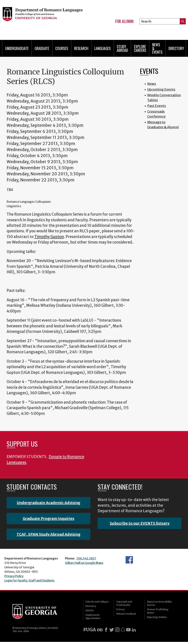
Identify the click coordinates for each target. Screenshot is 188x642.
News (151, 84)
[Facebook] (106, 629)
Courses (61, 48)
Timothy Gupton (49, 236)
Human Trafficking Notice (157, 611)
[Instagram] (117, 629)
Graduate (42, 48)
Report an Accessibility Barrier (159, 603)
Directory (176, 48)
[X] (111, 629)
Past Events (156, 106)
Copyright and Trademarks (124, 603)
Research (81, 48)
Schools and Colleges (97, 601)
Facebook (129, 560)
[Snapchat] (123, 629)
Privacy (120, 609)
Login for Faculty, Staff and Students (29, 580)
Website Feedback (126, 613)
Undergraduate (17, 48)
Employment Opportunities (92, 617)
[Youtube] (128, 629)
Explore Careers (140, 48)
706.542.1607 (86, 558)
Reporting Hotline (157, 617)
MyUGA (89, 610)
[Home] (42, 18)
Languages (102, 48)
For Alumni (124, 21)
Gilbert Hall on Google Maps (84, 563)
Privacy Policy (14, 576)
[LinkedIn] (134, 629)
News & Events (157, 48)
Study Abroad (122, 48)
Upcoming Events (161, 89)
